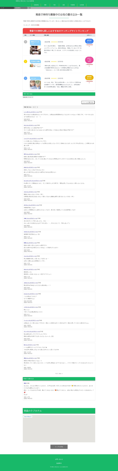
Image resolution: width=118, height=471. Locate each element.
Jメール (33, 78)
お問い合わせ (59, 459)
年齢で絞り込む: (28, 107)
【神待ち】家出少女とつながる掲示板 (24, 1)
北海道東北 (36, 5)
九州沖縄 (82, 5)
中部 (54, 5)
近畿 (64, 5)
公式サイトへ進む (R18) (89, 60)
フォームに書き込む (88, 102)
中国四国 (73, 5)
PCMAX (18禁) (35, 61)
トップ (2, 8)
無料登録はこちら (89, 41)
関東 (45, 5)
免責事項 (59, 463)
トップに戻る (59, 447)
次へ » (61, 373)
